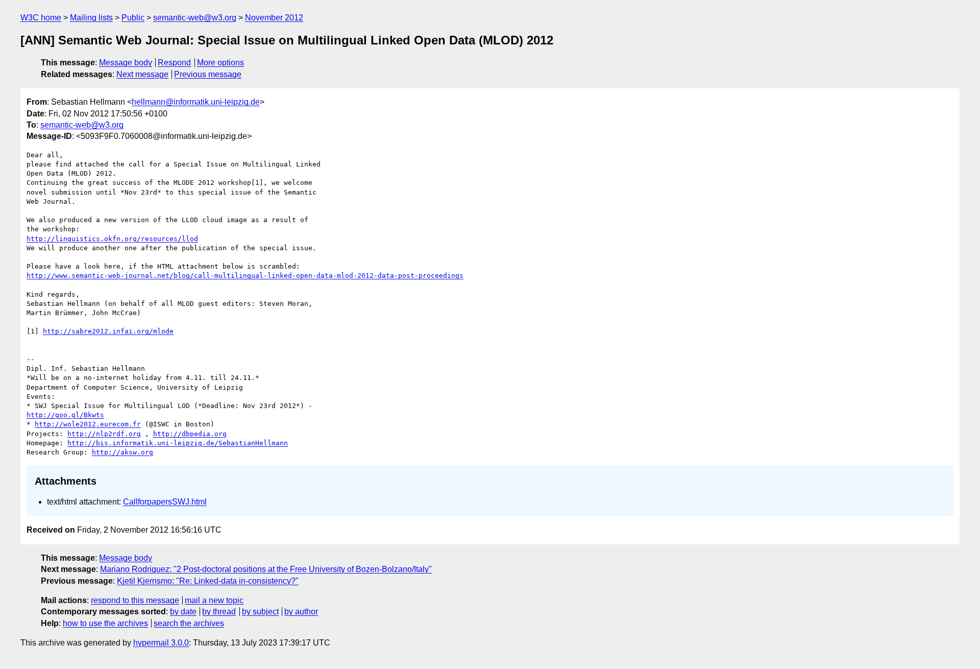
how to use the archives (105, 623)
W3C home (40, 17)
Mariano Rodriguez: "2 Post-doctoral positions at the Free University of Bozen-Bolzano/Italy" (266, 569)
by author (301, 611)
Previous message (207, 74)
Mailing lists (91, 17)
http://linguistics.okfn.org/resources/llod (112, 239)
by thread (219, 611)
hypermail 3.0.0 (161, 642)
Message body (125, 62)
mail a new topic (214, 600)
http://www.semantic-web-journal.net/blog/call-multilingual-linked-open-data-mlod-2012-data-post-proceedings (245, 275)
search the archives (189, 623)
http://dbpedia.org (190, 434)
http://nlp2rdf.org (104, 434)
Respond (174, 62)
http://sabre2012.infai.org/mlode (108, 331)
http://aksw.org (122, 452)
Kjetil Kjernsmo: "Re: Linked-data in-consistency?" (208, 581)
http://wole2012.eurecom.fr (88, 424)
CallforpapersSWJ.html (165, 501)
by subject (260, 611)
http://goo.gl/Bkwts (65, 415)
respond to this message (135, 600)
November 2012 (274, 17)
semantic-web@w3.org (194, 17)
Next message (142, 74)
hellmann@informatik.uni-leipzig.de (196, 102)
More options (220, 62)
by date (183, 611)
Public (132, 17)
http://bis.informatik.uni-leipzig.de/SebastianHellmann (177, 443)
